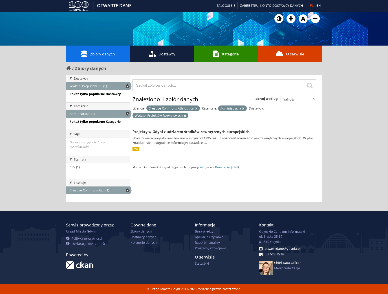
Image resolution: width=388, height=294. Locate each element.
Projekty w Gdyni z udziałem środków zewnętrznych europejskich (191, 131)
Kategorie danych (143, 242)
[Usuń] (196, 108)
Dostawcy (167, 54)
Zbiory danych (102, 54)
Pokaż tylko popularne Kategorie (95, 121)
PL (312, 5)
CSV (136, 149)
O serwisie (295, 54)
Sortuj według (266, 99)
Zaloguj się (226, 5)
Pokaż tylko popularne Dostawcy (95, 94)
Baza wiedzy (204, 231)
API (202, 167)
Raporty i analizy (207, 242)
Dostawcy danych (143, 237)
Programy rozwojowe (210, 248)
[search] (310, 85)
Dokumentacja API (226, 167)
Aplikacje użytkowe (209, 237)
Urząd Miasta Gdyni (81, 231)
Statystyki (202, 263)
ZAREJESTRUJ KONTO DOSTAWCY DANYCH (271, 5)
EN (318, 5)
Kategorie (230, 54)
